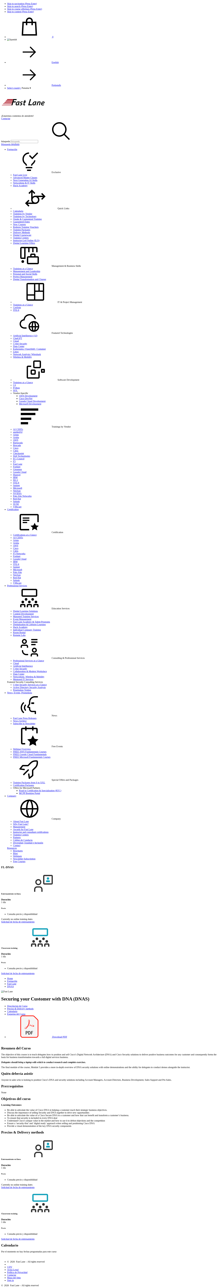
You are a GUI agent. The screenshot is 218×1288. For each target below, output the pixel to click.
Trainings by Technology (24, 216)
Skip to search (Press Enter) (20, 6)
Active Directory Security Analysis (29, 687)
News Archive (20, 721)
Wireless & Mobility (22, 357)
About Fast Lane (21, 821)
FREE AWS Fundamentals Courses (29, 751)
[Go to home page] (23, 113)
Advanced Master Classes (25, 177)
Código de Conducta (22, 840)
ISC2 (15, 480)
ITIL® (16, 310)
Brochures (18, 851)
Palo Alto (17, 572)
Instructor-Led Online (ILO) (26, 240)
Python (16, 388)
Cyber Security (20, 343)
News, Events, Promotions (19, 692)
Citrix (15, 450)
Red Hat (17, 498)
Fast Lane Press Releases (24, 718)
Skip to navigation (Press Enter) (22, 3)
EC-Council (18, 458)
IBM (15, 477)
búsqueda (5, 141)
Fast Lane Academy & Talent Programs (31, 622)
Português (56, 85)
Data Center (18, 346)
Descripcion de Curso (17, 1006)
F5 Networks (19, 553)
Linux (16, 351)
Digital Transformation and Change (29, 279)
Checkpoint (18, 453)
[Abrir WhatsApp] (210, 1280)
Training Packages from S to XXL (29, 782)
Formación (12, 149)
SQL (15, 390)
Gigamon (17, 469)
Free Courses (19, 861)
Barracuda (18, 442)
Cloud (16, 341)
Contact (16, 845)
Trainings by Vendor (22, 213)
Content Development (23, 614)
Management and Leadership (26, 271)
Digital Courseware (22, 235)
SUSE (16, 504)
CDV (9, 1267)
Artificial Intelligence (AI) (25, 335)
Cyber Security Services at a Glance (30, 684)
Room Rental (19, 632)
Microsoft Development (30, 404)
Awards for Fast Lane (23, 829)
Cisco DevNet (25, 398)
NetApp (17, 490)
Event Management (22, 619)
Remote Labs (19, 635)
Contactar (5, 118)
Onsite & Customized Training (27, 219)
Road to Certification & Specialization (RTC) (40, 790)
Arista (16, 434)
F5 (14, 461)
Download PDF (59, 1037)
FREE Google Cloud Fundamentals (30, 754)
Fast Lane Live (20, 175)
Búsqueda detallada (10, 144)
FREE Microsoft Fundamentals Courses (31, 757)
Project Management (22, 276)
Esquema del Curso (16, 1014)
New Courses (19, 224)
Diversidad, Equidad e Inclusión (28, 843)
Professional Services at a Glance (28, 660)
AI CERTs (18, 429)
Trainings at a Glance (23, 268)
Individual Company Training (27, 630)
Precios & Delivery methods (20, 1008)
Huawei (16, 474)
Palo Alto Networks (22, 496)
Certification (13, 509)
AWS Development (28, 396)
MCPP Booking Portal (29, 793)
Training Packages (21, 230)
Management (19, 827)
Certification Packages (23, 785)
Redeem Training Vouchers (26, 227)
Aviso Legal (13, 1269)
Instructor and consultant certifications (30, 832)
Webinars (17, 856)
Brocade (17, 445)
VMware (17, 507)
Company (11, 796)
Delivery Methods (21, 232)
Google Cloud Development (32, 401)
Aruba (16, 437)
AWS (15, 440)
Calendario (18, 211)
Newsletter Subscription (24, 859)
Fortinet (16, 466)
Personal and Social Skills (25, 274)
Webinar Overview (22, 749)
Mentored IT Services (23, 679)
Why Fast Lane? (20, 824)
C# (14, 385)
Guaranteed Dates (21, 221)
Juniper (16, 485)
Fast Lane (17, 464)
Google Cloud (19, 472)
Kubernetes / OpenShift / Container (29, 349)
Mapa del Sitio (14, 1277)
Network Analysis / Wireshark (27, 354)
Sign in (10, 1280)
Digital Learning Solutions (25, 611)
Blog (15, 853)
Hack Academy (20, 185)
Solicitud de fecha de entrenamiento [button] (18, 922)
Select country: (14, 88)
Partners (17, 837)
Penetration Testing (22, 690)
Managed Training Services (26, 616)
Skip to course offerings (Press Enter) (24, 9)
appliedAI (17, 432)
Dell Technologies (21, 456)
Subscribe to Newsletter (24, 723)
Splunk (16, 501)
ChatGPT (17, 338)
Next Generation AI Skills (25, 180)
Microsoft (17, 488)
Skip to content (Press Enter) (20, 11)
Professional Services (17, 585)
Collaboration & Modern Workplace (30, 671)
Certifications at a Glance (25, 535)
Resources (12, 848)
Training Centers (21, 238)
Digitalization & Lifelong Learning (29, 624)
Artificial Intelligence (23, 666)
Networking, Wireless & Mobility (28, 676)
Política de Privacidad (17, 1272)
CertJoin (17, 307)
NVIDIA (17, 493)
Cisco (15, 448)
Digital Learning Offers (24, 243)
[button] (26, 88)
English (55, 62)
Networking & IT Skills (24, 183)
